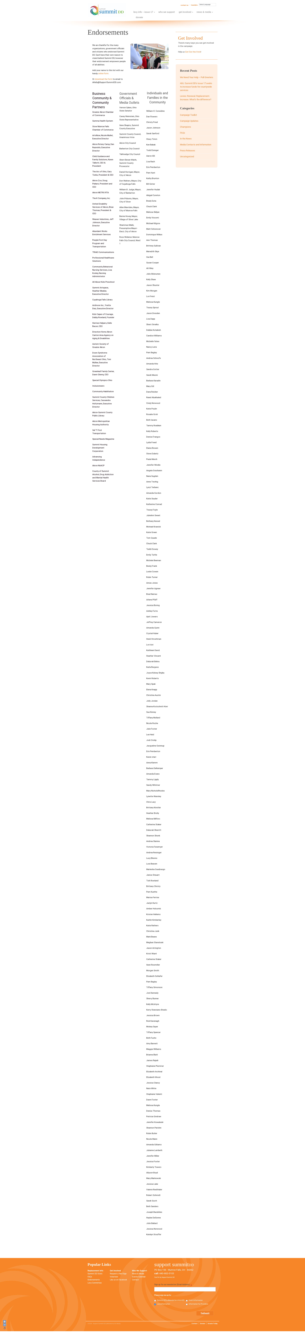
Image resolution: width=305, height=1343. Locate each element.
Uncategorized (187, 156)
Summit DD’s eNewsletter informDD (171, 1300)
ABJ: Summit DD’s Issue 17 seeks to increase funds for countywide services (196, 86)
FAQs (182, 133)
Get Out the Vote (193, 52)
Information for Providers (198, 1304)
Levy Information (163, 1304)
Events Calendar (139, 1277)
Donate (202, 1323)
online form (103, 73)
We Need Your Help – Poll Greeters (196, 77)
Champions (185, 127)
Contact (135, 1280)
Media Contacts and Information (195, 144)
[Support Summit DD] (107, 10)
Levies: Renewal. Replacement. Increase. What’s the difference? (195, 98)
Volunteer (114, 1277)
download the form (103, 79)
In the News (186, 138)
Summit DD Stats (95, 1274)
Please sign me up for (162, 1295)
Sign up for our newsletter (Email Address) (173, 1284)
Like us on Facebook (118, 1280)
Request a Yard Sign (118, 1274)
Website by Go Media (114, 1323)
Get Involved (115, 1271)
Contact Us (184, 5)
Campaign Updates (189, 121)
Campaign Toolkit (188, 115)
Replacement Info (95, 1271)
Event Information (196, 1300)
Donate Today (212, 1323)
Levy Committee (95, 1283)
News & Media (138, 1274)
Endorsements (94, 1280)
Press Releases (187, 150)
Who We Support (139, 1271)
